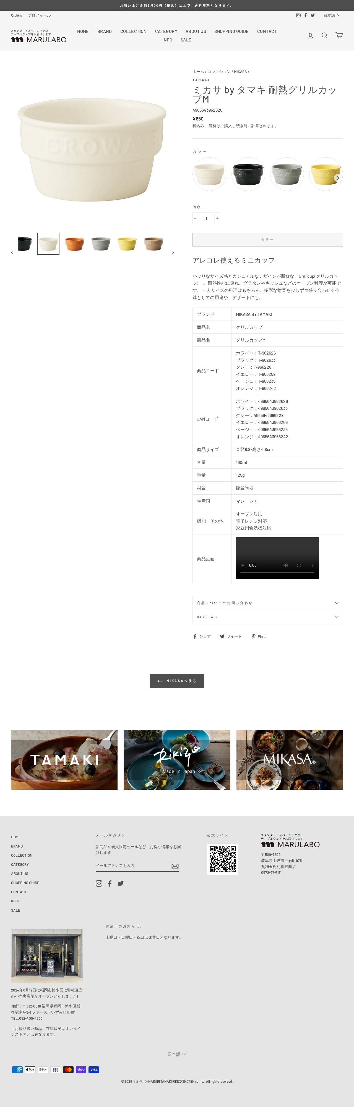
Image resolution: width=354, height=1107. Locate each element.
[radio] (209, 174)
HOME (83, 31)
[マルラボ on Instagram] (99, 883)
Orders (16, 15)
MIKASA (240, 71)
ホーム (198, 71)
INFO (167, 39)
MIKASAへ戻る (181, 681)
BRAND (104, 31)
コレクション (219, 71)
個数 (196, 207)
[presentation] (338, 178)
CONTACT (267, 31)
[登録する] (175, 865)
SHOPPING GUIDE (231, 31)
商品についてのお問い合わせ (225, 603)
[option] (177, 5)
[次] (170, 252)
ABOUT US (196, 31)
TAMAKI (201, 80)
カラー (200, 151)
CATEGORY (166, 31)
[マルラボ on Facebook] (109, 883)
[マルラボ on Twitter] (120, 883)
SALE (186, 39)
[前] (14, 252)
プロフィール (39, 15)
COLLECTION (133, 31)
